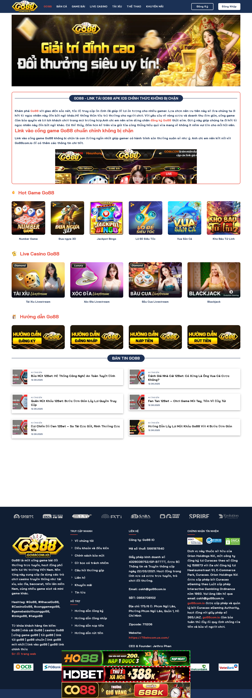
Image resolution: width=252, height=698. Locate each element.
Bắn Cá (61, 6)
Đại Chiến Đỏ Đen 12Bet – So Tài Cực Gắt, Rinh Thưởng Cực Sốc (75, 428)
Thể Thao (134, 6)
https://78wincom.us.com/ (149, 637)
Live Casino (98, 6)
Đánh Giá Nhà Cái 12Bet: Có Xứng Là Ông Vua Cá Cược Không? (188, 378)
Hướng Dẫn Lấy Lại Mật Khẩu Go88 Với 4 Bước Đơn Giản (190, 426)
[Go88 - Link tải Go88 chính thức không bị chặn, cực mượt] (25, 6)
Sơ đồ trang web (24, 654)
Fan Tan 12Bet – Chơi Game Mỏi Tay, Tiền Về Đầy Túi (187, 401)
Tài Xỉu (117, 6)
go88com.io (196, 603)
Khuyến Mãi (155, 6)
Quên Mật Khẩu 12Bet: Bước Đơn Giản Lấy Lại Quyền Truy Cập (73, 403)
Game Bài (78, 6)
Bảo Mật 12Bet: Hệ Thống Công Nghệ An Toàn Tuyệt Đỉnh (73, 376)
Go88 (48, 6)
